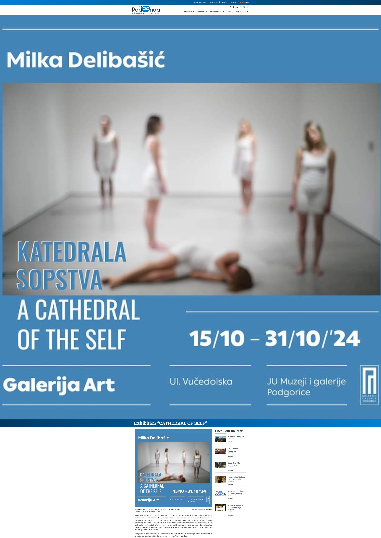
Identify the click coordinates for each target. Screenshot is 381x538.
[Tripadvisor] (247, 7)
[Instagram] (230, 7)
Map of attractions (200, 2)
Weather (224, 2)
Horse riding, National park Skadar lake (236, 478)
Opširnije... (230, 442)
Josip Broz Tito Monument (234, 464)
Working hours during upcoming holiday (236, 492)
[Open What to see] (193, 11)
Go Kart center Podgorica (233, 450)
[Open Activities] (206, 11)
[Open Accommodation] (224, 11)
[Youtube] (237, 7)
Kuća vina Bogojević (236, 437)
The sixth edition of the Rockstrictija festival (235, 507)
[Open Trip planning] (247, 11)
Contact (233, 2)
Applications (213, 2)
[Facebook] (233, 7)
